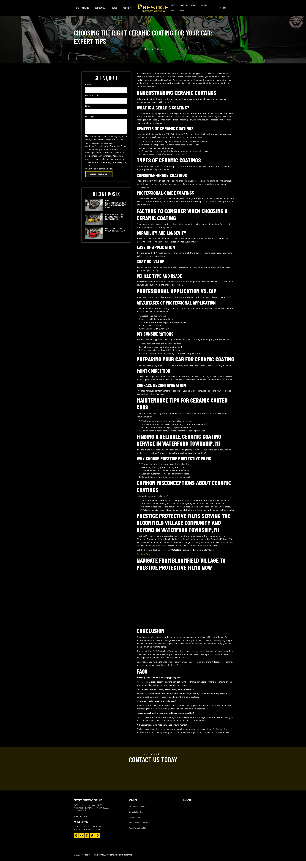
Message (89, 116)
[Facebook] (76, 835)
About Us (184, 5)
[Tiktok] (92, 835)
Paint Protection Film (138, 828)
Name (88, 84)
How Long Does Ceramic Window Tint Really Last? (115, 229)
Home (77, 8)
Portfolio (127, 8)
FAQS (173, 10)
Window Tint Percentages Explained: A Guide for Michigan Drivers (115, 216)
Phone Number (92, 95)
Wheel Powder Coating (138, 822)
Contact (194, 5)
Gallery (204, 5)
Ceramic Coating (136, 812)
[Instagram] (87, 835)
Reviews (181, 10)
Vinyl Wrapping (135, 817)
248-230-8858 (80, 816)
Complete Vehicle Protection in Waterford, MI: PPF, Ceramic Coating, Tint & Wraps (116, 204)
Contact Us (151, 554)
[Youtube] (81, 835)
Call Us (140, 554)
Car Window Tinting (137, 806)
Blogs (173, 5)
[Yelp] (97, 835)
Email (87, 106)
